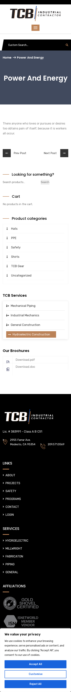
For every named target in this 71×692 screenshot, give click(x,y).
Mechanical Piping (23, 306)
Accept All (35, 664)
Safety (16, 247)
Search (45, 182)
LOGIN (9, 514)
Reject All (35, 684)
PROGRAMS (13, 499)
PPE (13, 238)
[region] (35, 660)
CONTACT (12, 507)
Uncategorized (21, 275)
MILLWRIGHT (13, 548)
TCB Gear (17, 266)
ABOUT (10, 475)
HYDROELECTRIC (16, 540)
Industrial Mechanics (25, 315)
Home (7, 57)
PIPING (10, 564)
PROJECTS (12, 483)
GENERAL (11, 572)
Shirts (15, 257)
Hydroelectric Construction (31, 334)
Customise (35, 674)
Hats (14, 228)
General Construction (25, 325)
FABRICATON (14, 556)
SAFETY (10, 491)
